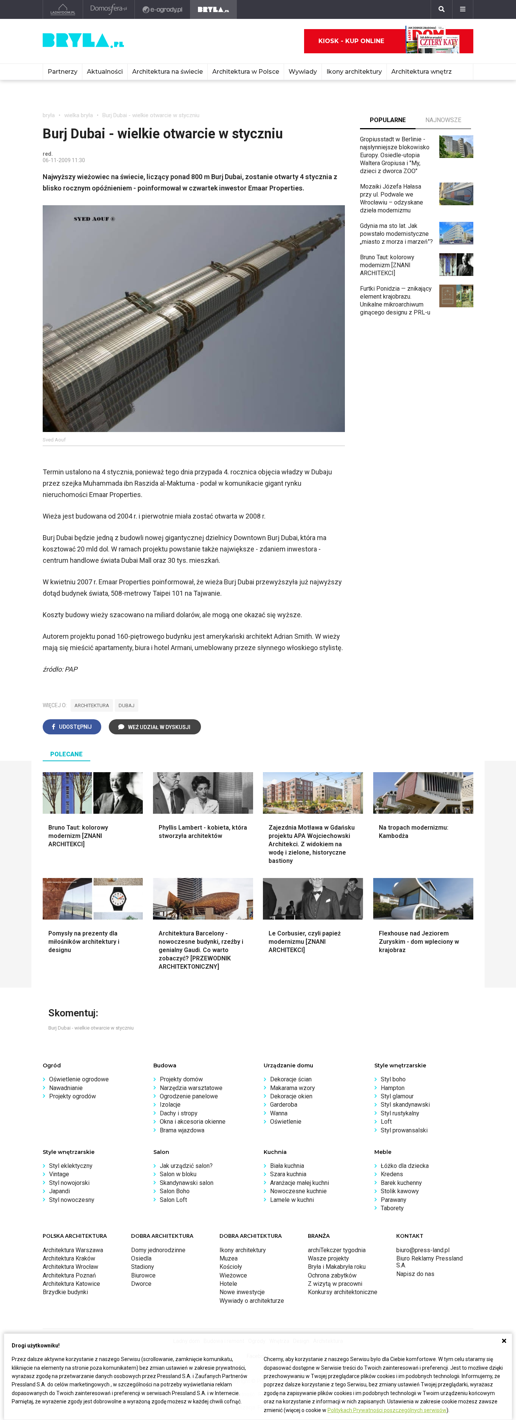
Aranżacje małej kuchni (299, 1182)
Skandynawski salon (186, 1182)
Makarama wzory (292, 1088)
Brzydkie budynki (65, 1292)
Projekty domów (181, 1079)
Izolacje (170, 1104)
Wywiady (303, 71)
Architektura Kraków (69, 1258)
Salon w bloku (178, 1174)
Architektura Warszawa (73, 1250)
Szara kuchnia (288, 1174)
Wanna (278, 1113)
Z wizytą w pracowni (335, 1283)
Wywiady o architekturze (251, 1300)
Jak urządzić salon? (186, 1165)
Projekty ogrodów (72, 1096)
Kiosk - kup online (351, 41)
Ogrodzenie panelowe (189, 1096)
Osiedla (141, 1258)
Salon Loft (173, 1199)
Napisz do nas (415, 1274)
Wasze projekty (328, 1258)
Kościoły (230, 1266)
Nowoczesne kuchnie (298, 1191)
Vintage (59, 1174)
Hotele (228, 1283)
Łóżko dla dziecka (405, 1165)
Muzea (228, 1258)
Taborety (392, 1208)
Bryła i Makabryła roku (337, 1266)
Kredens (392, 1174)
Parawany (393, 1199)
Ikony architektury (354, 71)
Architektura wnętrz (421, 71)
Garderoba (283, 1104)
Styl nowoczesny (71, 1199)
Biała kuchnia (287, 1165)
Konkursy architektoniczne (342, 1292)
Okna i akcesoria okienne (193, 1121)
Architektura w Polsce (245, 71)
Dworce (141, 1283)
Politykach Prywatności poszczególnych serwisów (387, 1410)
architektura (91, 705)
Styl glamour (397, 1096)
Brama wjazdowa (182, 1130)
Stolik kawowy (400, 1191)
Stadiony (142, 1266)
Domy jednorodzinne (158, 1250)
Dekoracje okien (291, 1096)
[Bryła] (213, 9)
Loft (386, 1121)
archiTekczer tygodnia (337, 1250)
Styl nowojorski (69, 1182)
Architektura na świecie (167, 71)
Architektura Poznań (69, 1275)
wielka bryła (78, 115)
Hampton (393, 1088)
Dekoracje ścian (291, 1079)
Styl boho (393, 1079)
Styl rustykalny (400, 1113)
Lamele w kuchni (292, 1199)
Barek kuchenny (401, 1182)
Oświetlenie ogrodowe (79, 1079)
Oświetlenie (285, 1121)
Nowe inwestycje (242, 1292)
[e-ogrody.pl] (162, 9)
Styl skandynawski (405, 1104)
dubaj (126, 705)
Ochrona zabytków (332, 1275)
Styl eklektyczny (71, 1165)
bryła (49, 115)
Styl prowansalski (404, 1130)
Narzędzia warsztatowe (191, 1088)
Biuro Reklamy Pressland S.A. (429, 1262)
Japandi (59, 1191)
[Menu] (463, 9)
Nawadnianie (66, 1088)
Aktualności (105, 71)
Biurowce (143, 1275)
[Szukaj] (441, 9)
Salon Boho (175, 1191)
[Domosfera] (109, 9)
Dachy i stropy (179, 1113)
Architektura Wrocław (70, 1266)
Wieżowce (233, 1275)
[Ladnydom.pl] (63, 9)
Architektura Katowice (71, 1283)
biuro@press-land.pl (423, 1250)
